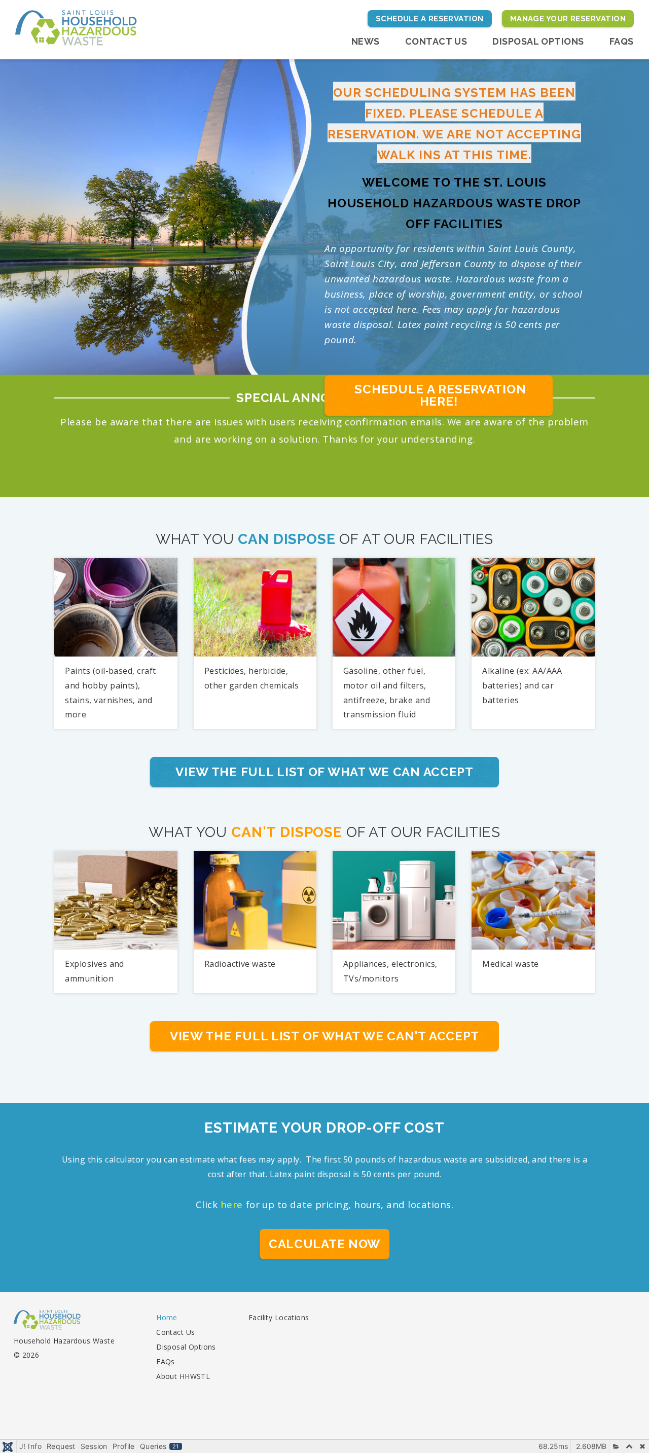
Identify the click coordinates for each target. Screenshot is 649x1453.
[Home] (76, 26)
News (365, 41)
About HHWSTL (183, 1376)
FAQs (621, 41)
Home (166, 1317)
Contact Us (436, 41)
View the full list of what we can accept (324, 772)
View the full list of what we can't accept (324, 1036)
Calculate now (324, 1244)
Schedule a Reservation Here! (438, 395)
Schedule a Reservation (430, 18)
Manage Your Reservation (568, 18)
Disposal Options (538, 41)
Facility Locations (278, 1317)
